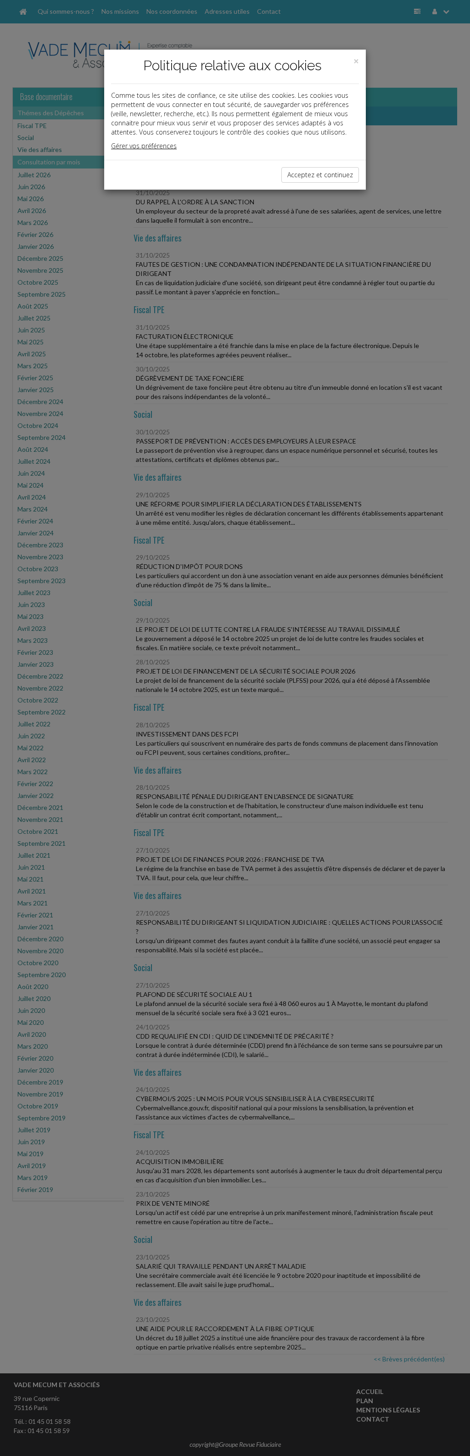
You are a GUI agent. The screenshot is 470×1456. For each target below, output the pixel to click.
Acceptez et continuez (320, 174)
